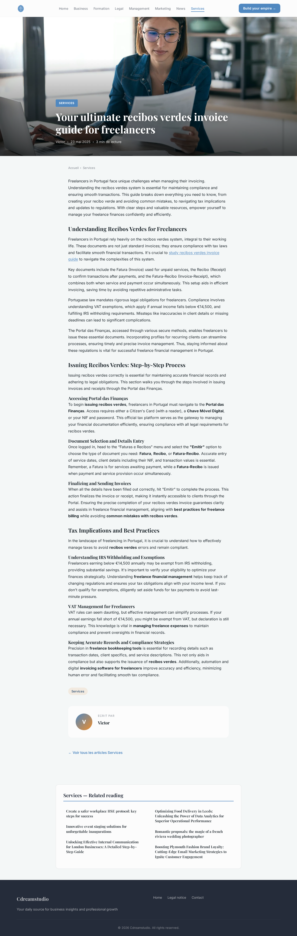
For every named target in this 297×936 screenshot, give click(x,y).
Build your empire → (259, 8)
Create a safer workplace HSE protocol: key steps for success (101, 813)
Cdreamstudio (33, 898)
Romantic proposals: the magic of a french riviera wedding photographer (189, 834)
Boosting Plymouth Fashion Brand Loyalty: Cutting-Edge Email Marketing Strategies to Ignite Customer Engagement (190, 851)
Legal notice (177, 897)
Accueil (73, 168)
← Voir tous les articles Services (95, 752)
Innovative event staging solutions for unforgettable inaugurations (96, 829)
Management (139, 8)
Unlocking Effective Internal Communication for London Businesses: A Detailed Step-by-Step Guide (102, 847)
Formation (101, 8)
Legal (119, 8)
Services (197, 8)
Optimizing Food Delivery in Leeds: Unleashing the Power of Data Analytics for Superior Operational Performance (189, 816)
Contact (198, 897)
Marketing (163, 8)
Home (63, 8)
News (180, 8)
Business (81, 8)
